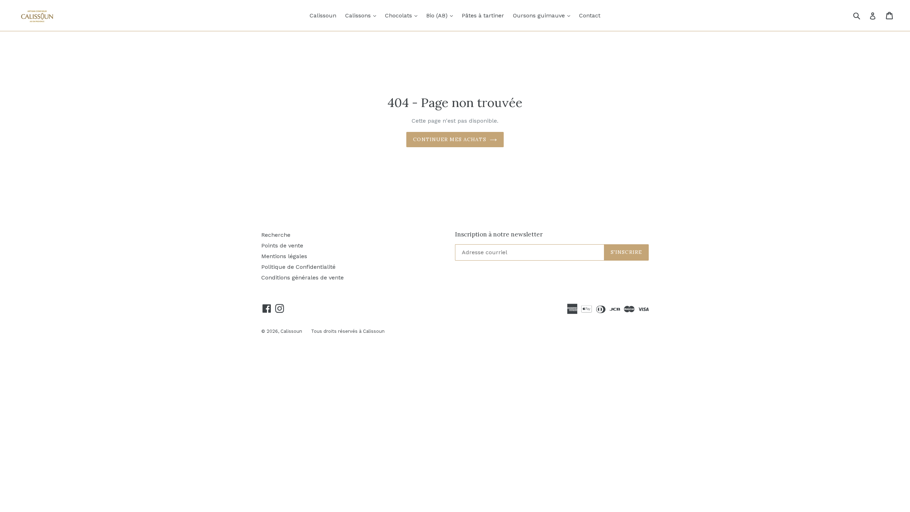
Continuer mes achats (449, 139)
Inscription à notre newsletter (499, 234)
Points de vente (282, 245)
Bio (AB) (441, 15)
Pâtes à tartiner (483, 15)
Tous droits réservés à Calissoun (348, 331)
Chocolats (403, 15)
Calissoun (323, 15)
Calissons (362, 15)
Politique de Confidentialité (298, 266)
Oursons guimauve (543, 15)
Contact (589, 15)
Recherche (275, 234)
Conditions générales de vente (302, 277)
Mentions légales (284, 256)
